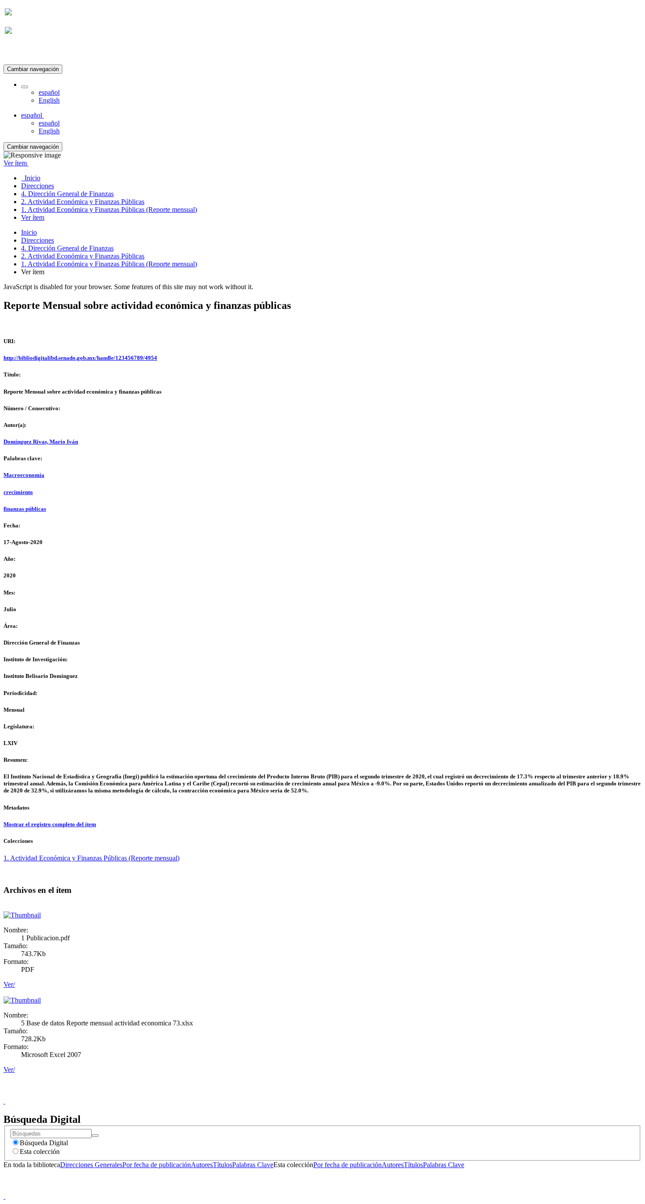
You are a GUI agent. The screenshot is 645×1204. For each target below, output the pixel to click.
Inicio (29, 232)
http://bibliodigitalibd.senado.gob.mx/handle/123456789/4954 (80, 358)
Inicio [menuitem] (30, 178)
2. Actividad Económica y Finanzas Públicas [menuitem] (82, 201)
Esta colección (40, 1151)
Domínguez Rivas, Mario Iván (41, 441)
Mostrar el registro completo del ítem (50, 824)
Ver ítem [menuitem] (32, 217)
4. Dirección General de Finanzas (67, 248)
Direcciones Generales (91, 1164)
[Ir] (95, 1135)
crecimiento (18, 492)
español (49, 92)
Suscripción (21, 52)
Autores (202, 1164)
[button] (24, 87)
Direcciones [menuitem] (37, 186)
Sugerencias (337, 1093)
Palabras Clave (252, 1164)
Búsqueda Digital (44, 1143)
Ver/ (9, 984)
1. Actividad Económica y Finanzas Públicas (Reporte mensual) (109, 264)
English (49, 100)
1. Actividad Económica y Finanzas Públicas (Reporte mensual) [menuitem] (109, 209)
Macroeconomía (24, 475)
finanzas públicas (25, 508)
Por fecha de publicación (156, 1164)
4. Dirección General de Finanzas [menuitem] (67, 193)
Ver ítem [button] (16, 163)
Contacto (303, 1093)
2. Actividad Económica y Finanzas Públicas (82, 256)
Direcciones (37, 240)
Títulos (222, 1164)
